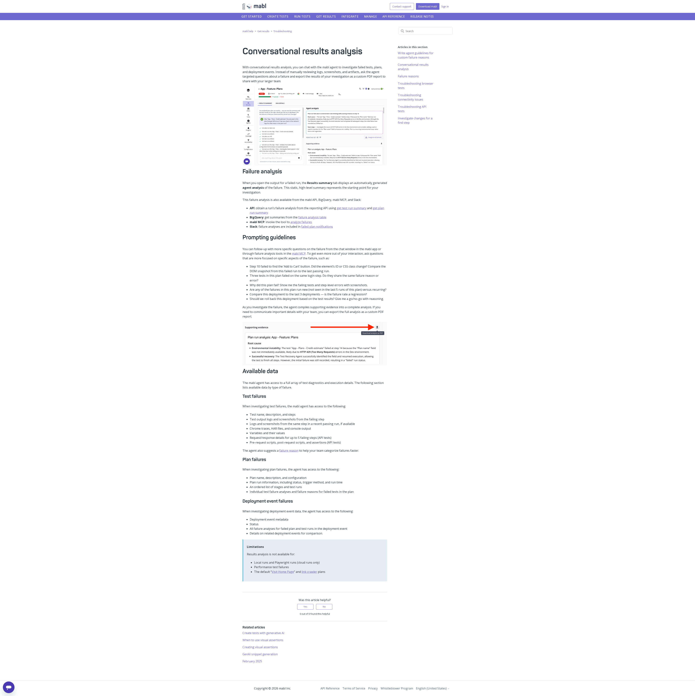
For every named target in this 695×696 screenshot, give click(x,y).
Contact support (401, 6)
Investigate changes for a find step (415, 120)
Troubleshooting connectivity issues (410, 97)
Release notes (422, 16)
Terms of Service (353, 688)
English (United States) (431, 688)
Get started (251, 16)
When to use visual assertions (263, 640)
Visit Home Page (283, 572)
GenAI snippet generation (260, 654)
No (324, 606)
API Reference (393, 16)
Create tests (277, 16)
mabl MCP (299, 254)
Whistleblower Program (397, 688)
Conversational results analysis (413, 67)
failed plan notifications (317, 227)
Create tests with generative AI (263, 633)
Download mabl (427, 6)
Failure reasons (408, 76)
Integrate (349, 16)
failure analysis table (312, 217)
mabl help (248, 31)
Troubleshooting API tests (412, 109)
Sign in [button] (445, 6)
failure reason (288, 451)
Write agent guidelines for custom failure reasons (415, 55)
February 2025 (252, 661)
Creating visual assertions (260, 647)
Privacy (373, 688)
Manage (370, 16)
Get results (326, 16)
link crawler (309, 572)
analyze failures (301, 222)
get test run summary (351, 208)
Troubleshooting (282, 31)
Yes (305, 606)
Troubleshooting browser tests (415, 85)
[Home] (254, 6)
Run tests (302, 16)
